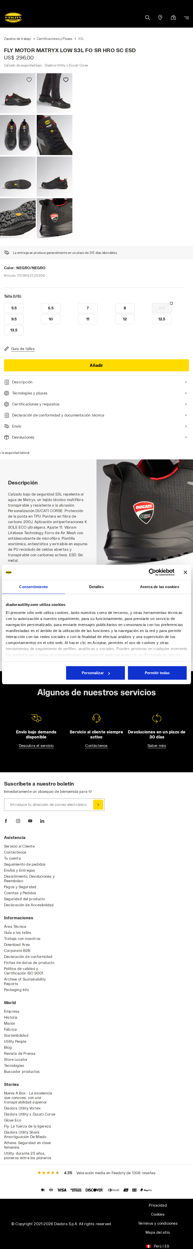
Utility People (15, 1041)
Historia (11, 1017)
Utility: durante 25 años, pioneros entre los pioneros (27, 1155)
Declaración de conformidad (28, 956)
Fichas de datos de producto (29, 962)
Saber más (157, 745)
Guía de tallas (23, 348)
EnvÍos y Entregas (19, 870)
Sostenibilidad (16, 1035)
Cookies (158, 1214)
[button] (147, 18)
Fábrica (10, 1029)
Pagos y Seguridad (20, 887)
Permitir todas (157, 673)
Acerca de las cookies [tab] (159, 587)
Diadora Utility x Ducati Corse (29, 1114)
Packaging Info (16, 990)
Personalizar (93, 673)
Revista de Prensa (19, 1053)
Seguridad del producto (24, 899)
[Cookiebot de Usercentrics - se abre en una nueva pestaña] (152, 572)
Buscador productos (22, 1071)
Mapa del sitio (158, 1232)
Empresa (11, 1011)
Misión (9, 1023)
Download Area (17, 944)
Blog (8, 1047)
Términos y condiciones (158, 1223)
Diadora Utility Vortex (22, 1108)
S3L (81, 38)
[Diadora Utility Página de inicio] (13, 18)
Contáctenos (96, 745)
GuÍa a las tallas (17, 932)
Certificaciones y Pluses (54, 38)
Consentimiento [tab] (33, 587)
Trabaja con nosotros (22, 938)
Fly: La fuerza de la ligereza (27, 1126)
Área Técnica (15, 926)
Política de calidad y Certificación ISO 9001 (23, 970)
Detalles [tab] (96, 587)
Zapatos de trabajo (17, 38)
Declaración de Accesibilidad (29, 905)
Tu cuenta (12, 858)
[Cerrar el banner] (185, 572)
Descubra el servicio (36, 745)
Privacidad (158, 1205)
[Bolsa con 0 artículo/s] (173, 18)
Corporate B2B (17, 950)
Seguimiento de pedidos (24, 864)
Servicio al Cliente (19, 846)
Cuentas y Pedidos (20, 893)
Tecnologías (14, 1065)
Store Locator (16, 1059)
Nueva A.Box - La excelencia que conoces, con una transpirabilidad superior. (28, 1097)
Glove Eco (12, 1120)
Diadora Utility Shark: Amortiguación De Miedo (25, 1134)
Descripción (22, 382)
